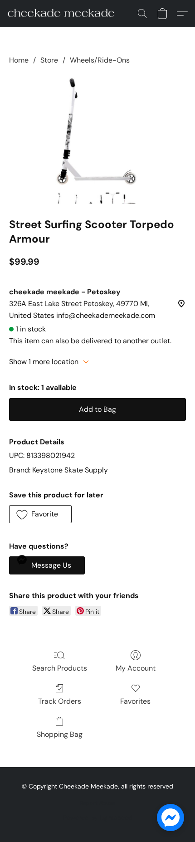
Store (49, 60)
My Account (136, 668)
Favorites (135, 701)
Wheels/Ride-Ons (100, 60)
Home (19, 60)
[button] (64, 13)
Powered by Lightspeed (97, 817)
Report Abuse (97, 803)
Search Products (59, 668)
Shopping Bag (60, 734)
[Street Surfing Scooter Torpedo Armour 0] (97, 139)
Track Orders (59, 701)
